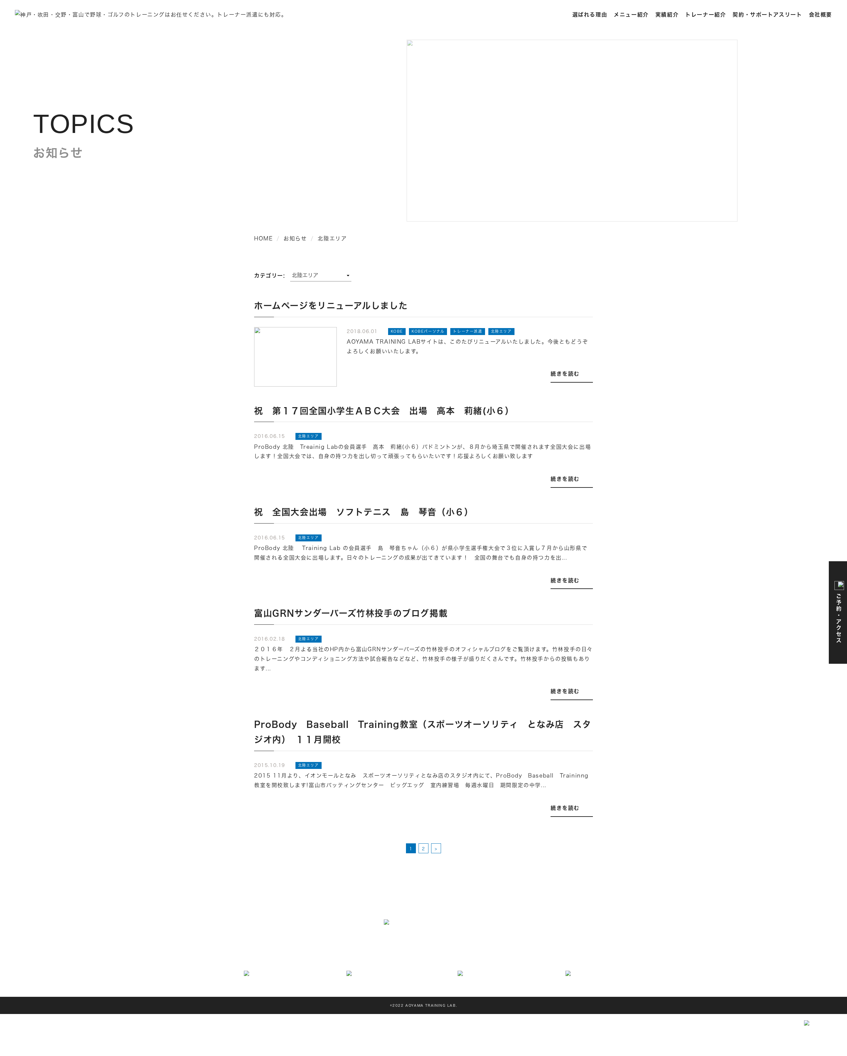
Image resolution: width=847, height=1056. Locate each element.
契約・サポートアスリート (767, 14)
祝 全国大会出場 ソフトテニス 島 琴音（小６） (363, 512)
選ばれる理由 (589, 14)
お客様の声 (478, 955)
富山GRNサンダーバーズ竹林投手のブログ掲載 (351, 613)
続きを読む (565, 373)
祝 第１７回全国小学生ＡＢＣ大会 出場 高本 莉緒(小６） (384, 410)
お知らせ (506, 955)
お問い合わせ (445, 955)
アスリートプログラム (357, 944)
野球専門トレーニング (470, 944)
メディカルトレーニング (413, 944)
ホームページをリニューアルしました (331, 305)
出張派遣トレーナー (522, 944)
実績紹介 (667, 14)
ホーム (284, 944)
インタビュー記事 (315, 955)
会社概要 (820, 14)
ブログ (529, 955)
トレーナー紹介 (705, 14)
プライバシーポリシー (567, 955)
